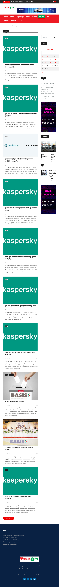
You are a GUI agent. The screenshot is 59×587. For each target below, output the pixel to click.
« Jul (42, 72)
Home (4, 26)
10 (47, 59)
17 (47, 62)
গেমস (47, 17)
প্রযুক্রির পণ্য (20, 17)
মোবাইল (27, 17)
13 (55, 59)
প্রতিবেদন (12, 17)
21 (57, 62)
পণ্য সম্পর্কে (34, 17)
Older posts (9, 518)
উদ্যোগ (43, 154)
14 (57, 59)
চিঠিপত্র (43, 165)
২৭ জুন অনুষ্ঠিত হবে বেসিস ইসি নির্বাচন (14, 401)
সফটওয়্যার (41, 17)
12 (52, 59)
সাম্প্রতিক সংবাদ (12, 375)
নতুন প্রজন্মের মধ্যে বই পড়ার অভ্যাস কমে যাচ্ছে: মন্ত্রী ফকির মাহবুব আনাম (47, 84)
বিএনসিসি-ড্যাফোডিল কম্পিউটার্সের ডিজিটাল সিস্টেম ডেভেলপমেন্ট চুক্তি (47, 92)
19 (52, 62)
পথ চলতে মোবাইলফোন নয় (49, 165)
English (20, 21)
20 (55, 62)
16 (45, 62)
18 (50, 62)
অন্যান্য (12, 21)
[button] (53, 1)
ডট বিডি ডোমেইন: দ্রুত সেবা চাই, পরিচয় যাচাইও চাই (22, 1)
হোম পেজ (6, 17)
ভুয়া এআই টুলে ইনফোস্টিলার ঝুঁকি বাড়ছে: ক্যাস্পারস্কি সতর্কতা (20, 306)
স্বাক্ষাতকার (6, 21)
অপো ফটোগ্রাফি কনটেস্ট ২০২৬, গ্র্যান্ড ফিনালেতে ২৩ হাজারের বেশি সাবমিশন (48, 97)
